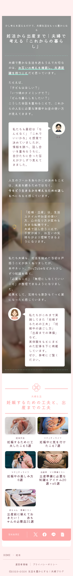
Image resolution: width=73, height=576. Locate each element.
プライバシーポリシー (45, 564)
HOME (6, 555)
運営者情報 (21, 564)
